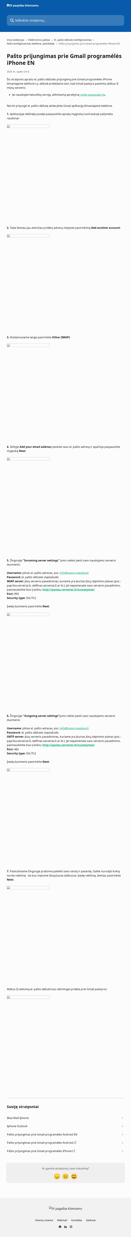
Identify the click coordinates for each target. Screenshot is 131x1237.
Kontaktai (76, 1220)
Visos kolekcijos (15, 39)
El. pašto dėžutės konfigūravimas (73, 39)
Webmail (62, 1220)
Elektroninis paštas (39, 39)
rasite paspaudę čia (92, 95)
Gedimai (91, 1220)
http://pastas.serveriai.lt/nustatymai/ (68, 589)
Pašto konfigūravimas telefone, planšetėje (31, 43)
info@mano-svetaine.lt (74, 573)
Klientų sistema (44, 1220)
